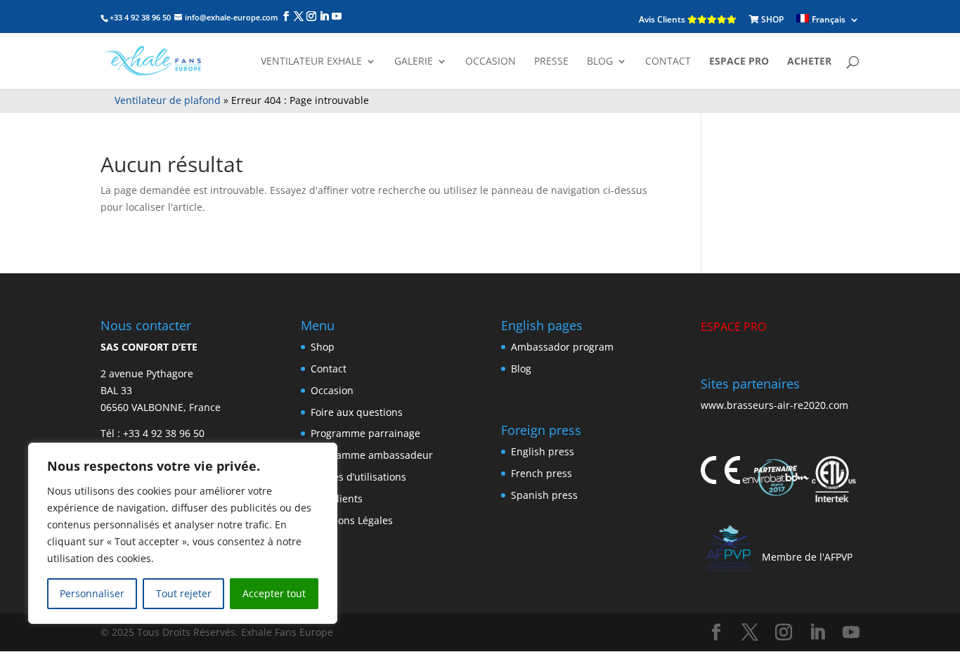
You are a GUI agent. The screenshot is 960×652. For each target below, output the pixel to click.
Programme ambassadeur (372, 455)
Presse (551, 61)
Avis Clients (663, 19)
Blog (521, 368)
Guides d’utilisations (358, 476)
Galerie (413, 61)
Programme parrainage (365, 433)
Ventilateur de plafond (168, 100)
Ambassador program (562, 346)
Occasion (490, 61)
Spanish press (544, 495)
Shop (323, 346)
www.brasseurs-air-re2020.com (774, 405)
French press (541, 473)
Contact (668, 61)
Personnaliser (92, 593)
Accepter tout (274, 593)
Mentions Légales (352, 520)
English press (542, 451)
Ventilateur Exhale (311, 61)
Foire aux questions (357, 412)
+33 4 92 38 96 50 (164, 433)
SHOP (771, 19)
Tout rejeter (184, 593)
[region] (182, 533)
